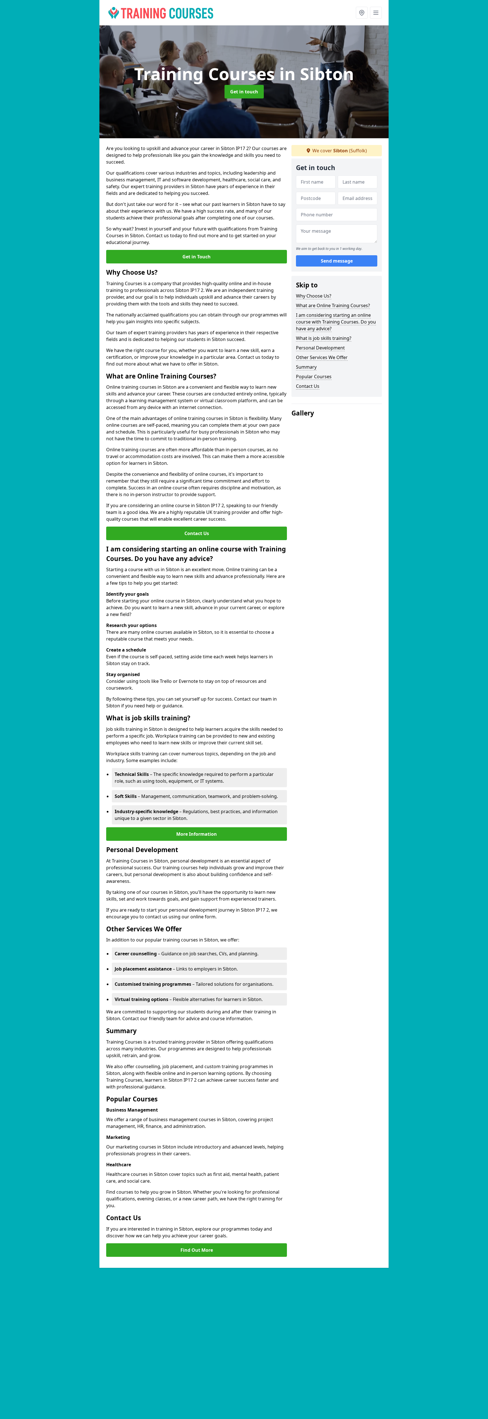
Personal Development (320, 348)
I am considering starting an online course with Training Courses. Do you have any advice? (336, 322)
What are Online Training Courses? (333, 305)
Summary (306, 367)
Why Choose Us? (313, 296)
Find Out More (196, 1250)
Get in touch (244, 92)
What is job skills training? (323, 338)
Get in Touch (196, 257)
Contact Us (196, 533)
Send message (337, 261)
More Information (196, 834)
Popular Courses (314, 376)
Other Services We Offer (322, 357)
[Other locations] (362, 13)
